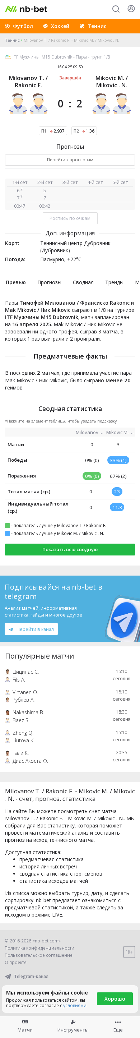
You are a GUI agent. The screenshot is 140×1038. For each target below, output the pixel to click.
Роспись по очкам (70, 218)
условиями (75, 1005)
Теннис (12, 40)
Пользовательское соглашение (39, 955)
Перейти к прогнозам (70, 160)
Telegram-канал (31, 976)
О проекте (16, 962)
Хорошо (114, 998)
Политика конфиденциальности (39, 948)
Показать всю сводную (70, 549)
